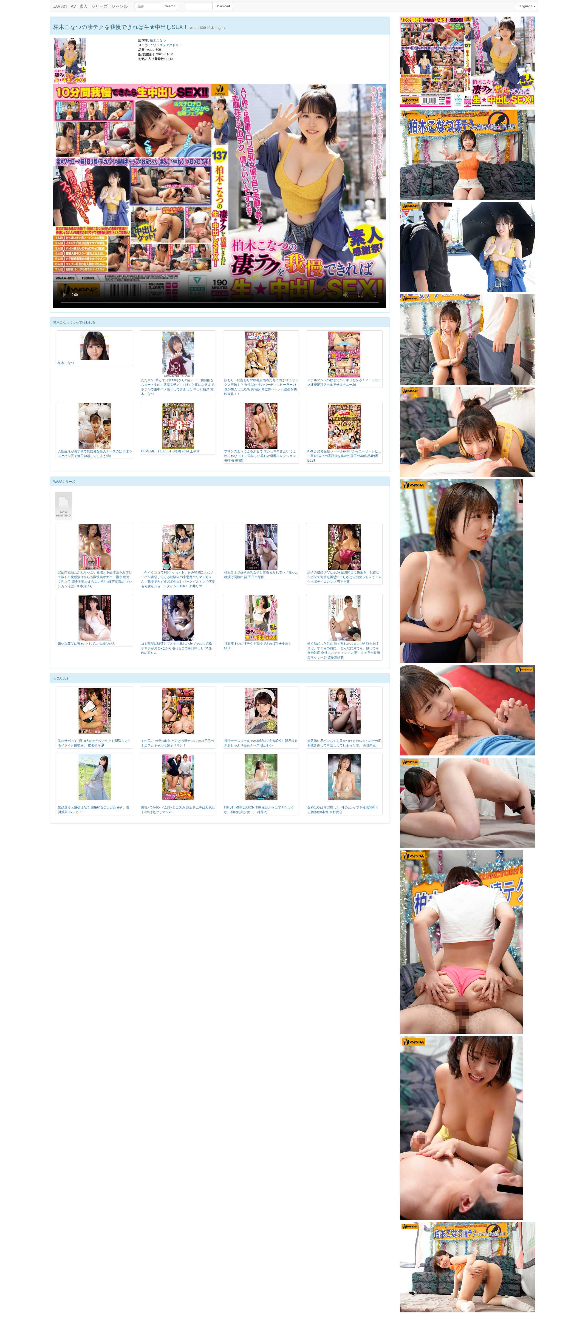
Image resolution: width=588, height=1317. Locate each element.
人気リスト (61, 678)
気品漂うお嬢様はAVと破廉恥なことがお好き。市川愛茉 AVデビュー (93, 809)
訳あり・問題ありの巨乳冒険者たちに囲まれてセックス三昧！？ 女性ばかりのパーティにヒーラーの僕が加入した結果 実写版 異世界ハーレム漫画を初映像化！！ (261, 387)
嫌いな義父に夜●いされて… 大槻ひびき (86, 643)
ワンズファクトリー (167, 45)
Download (222, 6)
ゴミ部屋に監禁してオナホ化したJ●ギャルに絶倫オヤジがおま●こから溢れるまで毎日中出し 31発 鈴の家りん (176, 648)
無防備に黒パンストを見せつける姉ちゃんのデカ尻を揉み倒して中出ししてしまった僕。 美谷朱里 (344, 742)
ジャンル (119, 6)
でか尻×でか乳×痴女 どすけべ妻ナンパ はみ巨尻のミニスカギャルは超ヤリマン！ (177, 742)
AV (73, 6)
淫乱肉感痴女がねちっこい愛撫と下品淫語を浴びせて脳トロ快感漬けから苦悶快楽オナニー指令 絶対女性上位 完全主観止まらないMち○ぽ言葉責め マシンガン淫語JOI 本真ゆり (95, 579)
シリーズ (99, 6)
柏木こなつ (158, 40)
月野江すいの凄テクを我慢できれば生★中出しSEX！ (258, 645)
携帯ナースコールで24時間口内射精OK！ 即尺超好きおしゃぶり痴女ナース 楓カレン (261, 742)
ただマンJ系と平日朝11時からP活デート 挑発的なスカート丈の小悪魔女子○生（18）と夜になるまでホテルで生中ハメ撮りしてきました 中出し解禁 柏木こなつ (177, 387)
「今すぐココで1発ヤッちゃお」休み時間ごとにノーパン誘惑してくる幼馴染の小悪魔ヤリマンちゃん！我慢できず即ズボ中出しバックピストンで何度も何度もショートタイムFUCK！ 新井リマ (178, 579)
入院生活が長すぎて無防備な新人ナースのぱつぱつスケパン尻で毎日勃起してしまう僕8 (95, 453)
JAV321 (60, 6)
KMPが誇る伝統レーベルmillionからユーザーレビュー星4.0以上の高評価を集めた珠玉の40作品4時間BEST (344, 456)
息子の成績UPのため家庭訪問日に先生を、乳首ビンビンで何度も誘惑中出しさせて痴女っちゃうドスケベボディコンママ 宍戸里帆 (344, 577)
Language (525, 6)
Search (170, 6)
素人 (83, 6)
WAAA (57, 481)
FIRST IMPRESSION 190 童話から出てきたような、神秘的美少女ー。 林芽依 (259, 809)
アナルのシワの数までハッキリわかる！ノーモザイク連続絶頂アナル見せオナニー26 (344, 382)
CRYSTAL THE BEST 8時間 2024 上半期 (170, 451)
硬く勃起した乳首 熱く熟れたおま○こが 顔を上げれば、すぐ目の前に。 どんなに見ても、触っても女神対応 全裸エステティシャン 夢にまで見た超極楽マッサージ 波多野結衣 (343, 650)
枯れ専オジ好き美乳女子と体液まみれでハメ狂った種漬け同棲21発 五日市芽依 (261, 574)
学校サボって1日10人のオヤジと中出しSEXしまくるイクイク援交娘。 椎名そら (94, 742)
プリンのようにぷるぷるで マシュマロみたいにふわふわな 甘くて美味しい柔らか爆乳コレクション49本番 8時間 (260, 456)
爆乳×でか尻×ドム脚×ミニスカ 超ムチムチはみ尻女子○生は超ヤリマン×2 (178, 809)
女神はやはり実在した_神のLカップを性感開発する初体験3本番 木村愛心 (343, 809)
